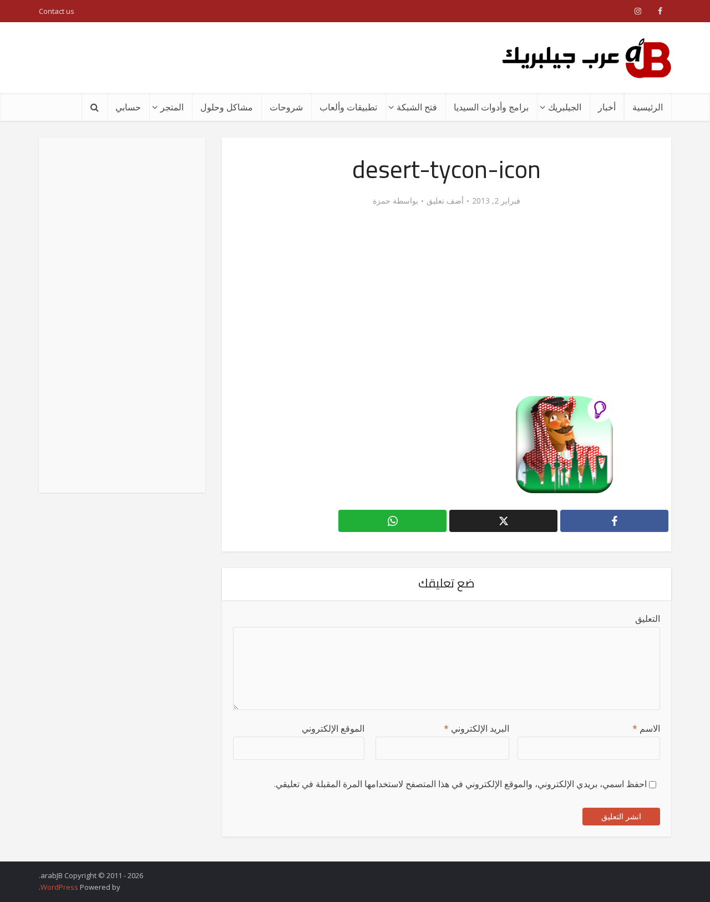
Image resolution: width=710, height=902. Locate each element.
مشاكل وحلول (226, 107)
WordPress (59, 887)
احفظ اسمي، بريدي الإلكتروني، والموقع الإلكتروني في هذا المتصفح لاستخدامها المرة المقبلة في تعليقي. (460, 784)
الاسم (646, 728)
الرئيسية (647, 107)
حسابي (128, 107)
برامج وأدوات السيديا (491, 107)
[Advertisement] (241, 58)
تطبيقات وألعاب (348, 107)
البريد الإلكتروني (476, 728)
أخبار (607, 107)
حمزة (381, 201)
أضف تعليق (445, 201)
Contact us (56, 11)
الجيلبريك (564, 107)
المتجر (172, 107)
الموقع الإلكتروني (333, 728)
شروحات (286, 107)
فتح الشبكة (417, 107)
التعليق (647, 618)
